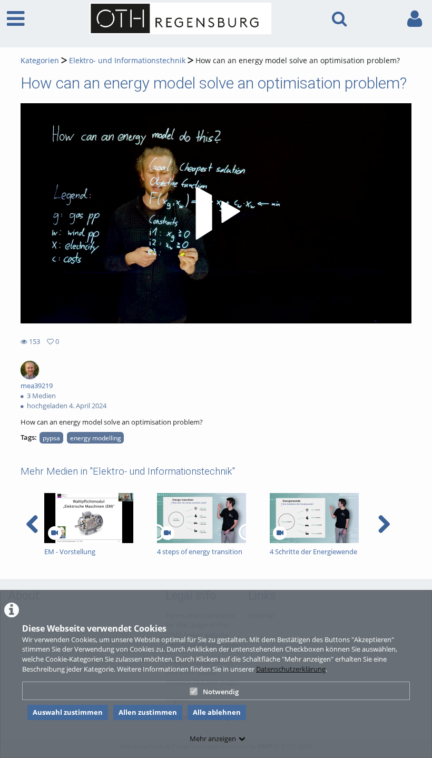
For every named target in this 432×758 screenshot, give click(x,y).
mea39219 (37, 385)
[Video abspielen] (216, 213)
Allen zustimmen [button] (148, 712)
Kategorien (40, 60)
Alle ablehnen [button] (217, 712)
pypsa (51, 438)
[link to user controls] (414, 19)
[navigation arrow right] (383, 524)
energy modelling (95, 438)
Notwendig (221, 691)
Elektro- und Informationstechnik (127, 60)
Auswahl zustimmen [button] (68, 712)
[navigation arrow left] (32, 524)
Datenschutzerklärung (291, 669)
